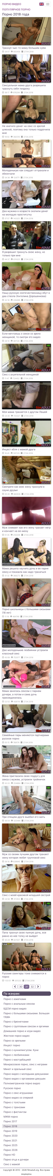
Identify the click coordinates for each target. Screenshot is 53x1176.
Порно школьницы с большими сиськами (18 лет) (26, 611)
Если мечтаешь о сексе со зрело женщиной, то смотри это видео (21, 335)
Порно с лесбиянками (16, 1054)
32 (32, 986)
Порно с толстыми (14, 1102)
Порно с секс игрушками (18, 1093)
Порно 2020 (11, 1135)
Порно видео (11, 4)
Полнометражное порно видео (22, 1083)
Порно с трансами (14, 1107)
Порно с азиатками (15, 999)
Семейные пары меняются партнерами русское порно (25, 737)
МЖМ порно (11, 1116)
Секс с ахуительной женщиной (20, 374)
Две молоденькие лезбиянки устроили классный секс (25, 652)
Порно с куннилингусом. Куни (21, 1050)
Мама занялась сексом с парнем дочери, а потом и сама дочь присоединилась (21, 694)
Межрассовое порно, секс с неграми (25, 1064)
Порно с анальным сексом (19, 1003)
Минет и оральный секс (18, 1069)
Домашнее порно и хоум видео (22, 1031)
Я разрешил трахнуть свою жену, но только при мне (23, 254)
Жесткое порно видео (17, 1035)
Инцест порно (12, 1045)
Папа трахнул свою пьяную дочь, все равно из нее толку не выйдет (24, 934)
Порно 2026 (11, 1150)
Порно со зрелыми (14, 1040)
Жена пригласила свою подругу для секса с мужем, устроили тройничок (23, 778)
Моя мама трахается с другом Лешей (24, 412)
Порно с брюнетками (16, 1021)
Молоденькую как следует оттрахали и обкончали (25, 172)
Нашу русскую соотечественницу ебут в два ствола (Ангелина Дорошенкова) (26, 294)
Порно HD (9, 1154)
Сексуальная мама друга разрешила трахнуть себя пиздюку (24, 87)
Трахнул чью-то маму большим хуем (24, 47)
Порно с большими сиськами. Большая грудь (26, 1015)
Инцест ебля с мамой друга (18, 449)
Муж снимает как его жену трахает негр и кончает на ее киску (26, 529)
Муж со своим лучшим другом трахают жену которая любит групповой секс (25, 856)
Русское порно (12, 1088)
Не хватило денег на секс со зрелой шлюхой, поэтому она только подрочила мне (26, 129)
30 (20, 986)
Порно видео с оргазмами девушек (25, 1078)
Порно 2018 (10, 1126)
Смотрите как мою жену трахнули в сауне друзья (23, 488)
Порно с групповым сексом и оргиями (26, 1026)
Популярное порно (16, 9)
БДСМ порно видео (15, 1008)
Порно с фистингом (15, 1112)
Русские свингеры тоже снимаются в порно (24, 975)
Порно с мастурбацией (17, 1059)
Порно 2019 (10, 1131)
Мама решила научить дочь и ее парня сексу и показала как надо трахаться (25, 570)
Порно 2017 (10, 1121)
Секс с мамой (12, 1164)
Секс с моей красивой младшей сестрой (26, 895)
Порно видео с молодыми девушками (26, 1074)
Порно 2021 (10, 1140)
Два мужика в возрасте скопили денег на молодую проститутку (25, 213)
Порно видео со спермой (18, 1097)
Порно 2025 (10, 1145)
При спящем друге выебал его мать (23, 816)
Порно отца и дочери (16, 1159)
